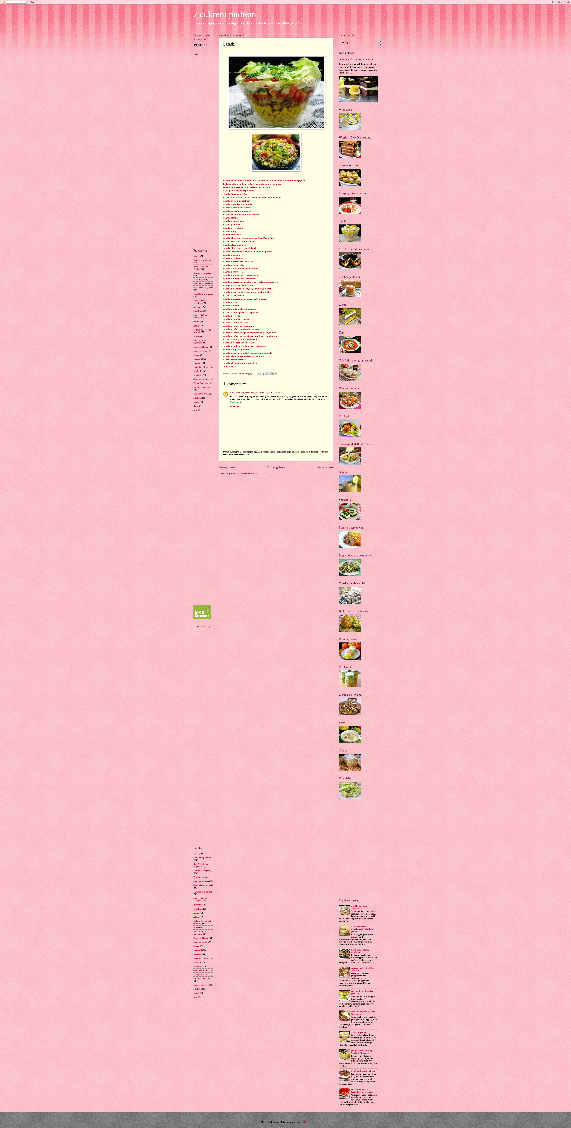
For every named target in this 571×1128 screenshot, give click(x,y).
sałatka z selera (231, 305)
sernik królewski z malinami (363, 1071)
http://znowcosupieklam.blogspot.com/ (247, 392)
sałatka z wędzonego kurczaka (238, 343)
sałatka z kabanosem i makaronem (240, 268)
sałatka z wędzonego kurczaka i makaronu (244, 346)
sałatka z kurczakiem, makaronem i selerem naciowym (250, 282)
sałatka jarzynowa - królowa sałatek (241, 214)
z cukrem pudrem (224, 14)
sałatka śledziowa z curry (236, 245)
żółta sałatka (229, 366)
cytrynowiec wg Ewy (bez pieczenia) (362, 992)
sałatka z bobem (231, 255)
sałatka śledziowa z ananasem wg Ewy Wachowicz (248, 238)
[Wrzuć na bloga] (267, 373)
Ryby (195, 405)
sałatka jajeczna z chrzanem (237, 211)
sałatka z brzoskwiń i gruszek (238, 261)
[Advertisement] (203, 104)
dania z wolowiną (201, 393)
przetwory (198, 375)
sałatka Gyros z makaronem (237, 207)
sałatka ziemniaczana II (235, 359)
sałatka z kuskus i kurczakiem (238, 285)
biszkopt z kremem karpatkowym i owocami (362, 1090)
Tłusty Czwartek (200, 383)
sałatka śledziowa (232, 234)
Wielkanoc (198, 279)
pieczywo (197, 362)
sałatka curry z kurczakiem (236, 201)
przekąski (197, 371)
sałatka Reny (229, 231)
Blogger (306, 1122)
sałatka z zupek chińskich (236, 349)
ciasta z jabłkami (200, 346)
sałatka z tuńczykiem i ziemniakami (241, 339)
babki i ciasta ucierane (203, 294)
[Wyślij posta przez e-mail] (259, 373)
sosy (195, 409)
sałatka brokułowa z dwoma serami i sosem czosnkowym (252, 197)
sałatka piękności (232, 224)
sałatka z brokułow (232, 258)
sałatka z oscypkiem (233, 295)
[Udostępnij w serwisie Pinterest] (275, 373)
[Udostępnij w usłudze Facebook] (272, 373)
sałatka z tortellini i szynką (236, 319)
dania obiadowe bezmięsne (200, 302)
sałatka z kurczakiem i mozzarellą (240, 278)
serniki (196, 321)
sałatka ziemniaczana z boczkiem (240, 363)
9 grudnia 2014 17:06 (274, 392)
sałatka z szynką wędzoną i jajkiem (240, 312)
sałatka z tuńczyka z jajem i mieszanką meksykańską (249, 332)
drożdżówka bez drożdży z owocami (362, 969)
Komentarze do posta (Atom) (244, 473)
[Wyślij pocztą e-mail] (264, 373)
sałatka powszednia (233, 228)
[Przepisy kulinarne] (202, 618)
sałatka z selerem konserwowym (239, 309)
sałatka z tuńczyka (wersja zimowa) (241, 329)
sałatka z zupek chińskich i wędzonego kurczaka (248, 353)
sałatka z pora (230, 302)
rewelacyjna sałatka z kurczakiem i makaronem (246, 187)
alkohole (197, 397)
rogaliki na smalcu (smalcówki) (359, 907)
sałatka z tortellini (232, 316)
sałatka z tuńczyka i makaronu (238, 326)
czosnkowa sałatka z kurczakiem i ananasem (245, 180)
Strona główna (276, 467)
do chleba (197, 311)
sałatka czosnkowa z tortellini (238, 204)
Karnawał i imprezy (202, 272)
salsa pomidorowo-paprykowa (238, 191)
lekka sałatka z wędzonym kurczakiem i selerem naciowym (252, 184)
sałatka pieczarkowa (233, 221)
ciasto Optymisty (358, 1032)
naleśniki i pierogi (201, 367)
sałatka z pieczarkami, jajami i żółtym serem (245, 299)
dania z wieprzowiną (202, 259)
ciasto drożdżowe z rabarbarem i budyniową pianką (362, 929)
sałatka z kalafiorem (233, 272)
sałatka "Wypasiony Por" (235, 194)
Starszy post (325, 467)
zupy (195, 336)
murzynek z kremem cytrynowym (356, 59)
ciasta (196, 255)
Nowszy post (227, 467)
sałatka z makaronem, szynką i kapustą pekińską (248, 289)
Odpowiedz (235, 406)
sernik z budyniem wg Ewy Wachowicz (363, 1013)
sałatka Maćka (230, 218)
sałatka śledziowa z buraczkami (239, 241)
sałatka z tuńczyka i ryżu (235, 322)
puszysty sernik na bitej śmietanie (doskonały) (361, 1052)
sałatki (196, 325)
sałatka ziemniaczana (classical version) (243, 356)
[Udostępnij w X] (270, 373)
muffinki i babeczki (202, 387)
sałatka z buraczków (233, 265)
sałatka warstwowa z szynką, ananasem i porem (247, 251)
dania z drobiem (200, 283)
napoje (196, 401)
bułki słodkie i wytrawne (199, 341)
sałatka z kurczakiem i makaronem (240, 275)
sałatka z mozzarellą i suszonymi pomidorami (246, 292)
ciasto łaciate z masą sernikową (360, 951)
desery (196, 354)
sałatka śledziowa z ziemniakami (239, 248)
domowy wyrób (200, 350)
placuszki (197, 358)
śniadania (197, 307)
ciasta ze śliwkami (201, 379)
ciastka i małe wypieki (203, 287)
